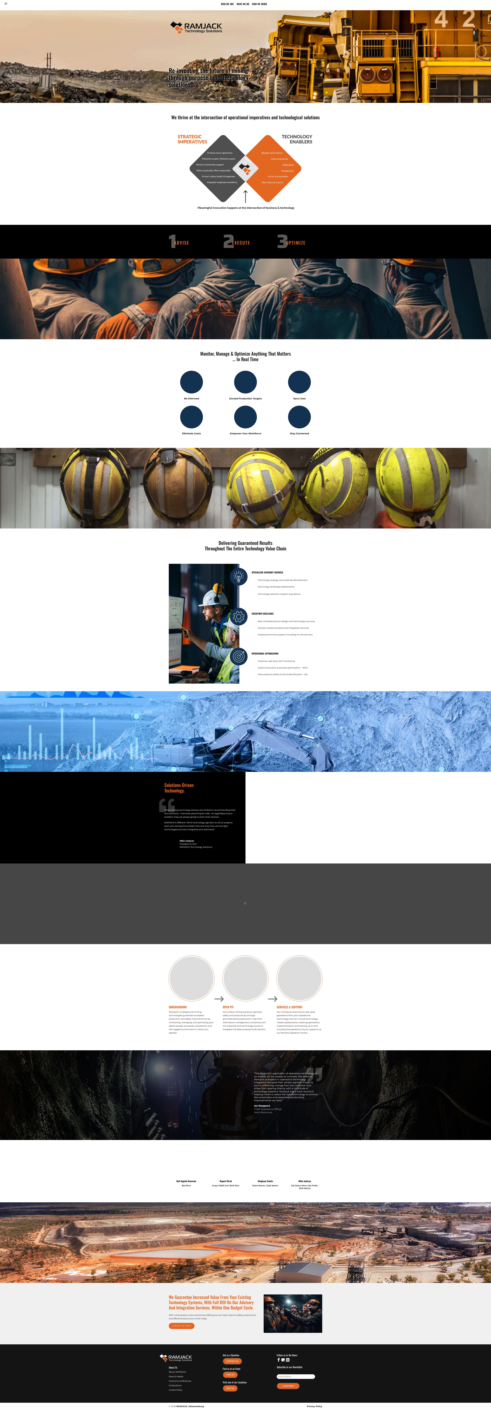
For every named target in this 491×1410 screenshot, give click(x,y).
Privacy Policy (314, 1406)
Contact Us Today (181, 1326)
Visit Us (230, 1388)
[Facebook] (279, 1360)
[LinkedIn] (287, 1360)
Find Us (230, 1375)
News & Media (176, 1376)
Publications (175, 1385)
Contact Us (232, 1361)
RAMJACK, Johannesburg (190, 1406)
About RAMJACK (177, 1372)
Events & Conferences (180, 1381)
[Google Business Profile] (283, 1360)
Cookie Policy (175, 1390)
